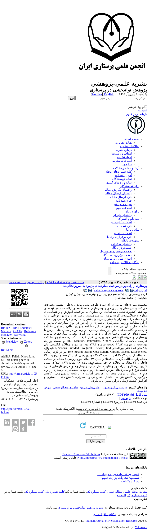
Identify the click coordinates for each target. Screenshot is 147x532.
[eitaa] (15, 429)
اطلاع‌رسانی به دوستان (117, 258)
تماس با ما (132, 229)
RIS (15, 327)
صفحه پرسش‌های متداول (116, 251)
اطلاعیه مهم (124, 207)
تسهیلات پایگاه (130, 240)
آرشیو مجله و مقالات (126, 168)
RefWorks (20, 334)
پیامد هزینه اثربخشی (65, 387)
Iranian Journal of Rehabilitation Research (111, 520)
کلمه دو (121, 495)
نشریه (143, 491)
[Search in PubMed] (127, 291)
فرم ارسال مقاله (121, 197)
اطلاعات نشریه (129, 146)
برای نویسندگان (129, 186)
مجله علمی (131, 491)
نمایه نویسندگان (122, 178)
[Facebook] (31, 422)
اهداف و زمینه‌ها (121, 153)
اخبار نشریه (124, 157)
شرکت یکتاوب (130, 481)
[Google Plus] (23, 429)
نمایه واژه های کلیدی (119, 182)
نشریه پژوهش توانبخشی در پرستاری (81, 507)
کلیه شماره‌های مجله (118, 171)
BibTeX (6, 327)
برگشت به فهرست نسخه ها (26, 282)
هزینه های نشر (122, 204)
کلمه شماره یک (96, 491)
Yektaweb (141, 527)
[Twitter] (23, 422)
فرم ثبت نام (124, 226)
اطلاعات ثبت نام (121, 222)
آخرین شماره (123, 175)
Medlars (6, 331)
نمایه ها (127, 164)
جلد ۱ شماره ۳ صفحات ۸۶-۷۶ (65, 282)
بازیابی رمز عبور (136, 114)
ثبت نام (142, 110)
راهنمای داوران (122, 215)
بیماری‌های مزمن (90, 387)
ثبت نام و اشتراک (128, 218)
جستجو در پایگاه (122, 247)
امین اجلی (140, 290)
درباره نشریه (124, 149)
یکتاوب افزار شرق (104, 514)
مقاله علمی (114, 491)
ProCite (17, 331)
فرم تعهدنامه (123, 200)
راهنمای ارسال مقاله (118, 193)
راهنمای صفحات (121, 244)
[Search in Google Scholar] (132, 291)
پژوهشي (125, 398)
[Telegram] (15, 422)
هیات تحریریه (123, 142)
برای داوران (132, 211)
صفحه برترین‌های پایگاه (117, 255)
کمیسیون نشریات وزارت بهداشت (118, 474)
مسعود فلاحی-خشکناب (108, 290)
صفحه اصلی (131, 139)
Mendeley (12, 341)
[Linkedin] (7, 422)
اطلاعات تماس (122, 233)
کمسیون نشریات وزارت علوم (120, 477)
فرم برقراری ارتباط (119, 236)
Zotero (28, 341)
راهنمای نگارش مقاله (118, 189)
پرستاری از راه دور (115, 387)
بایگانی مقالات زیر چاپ (124, 262)
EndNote (25, 327)
